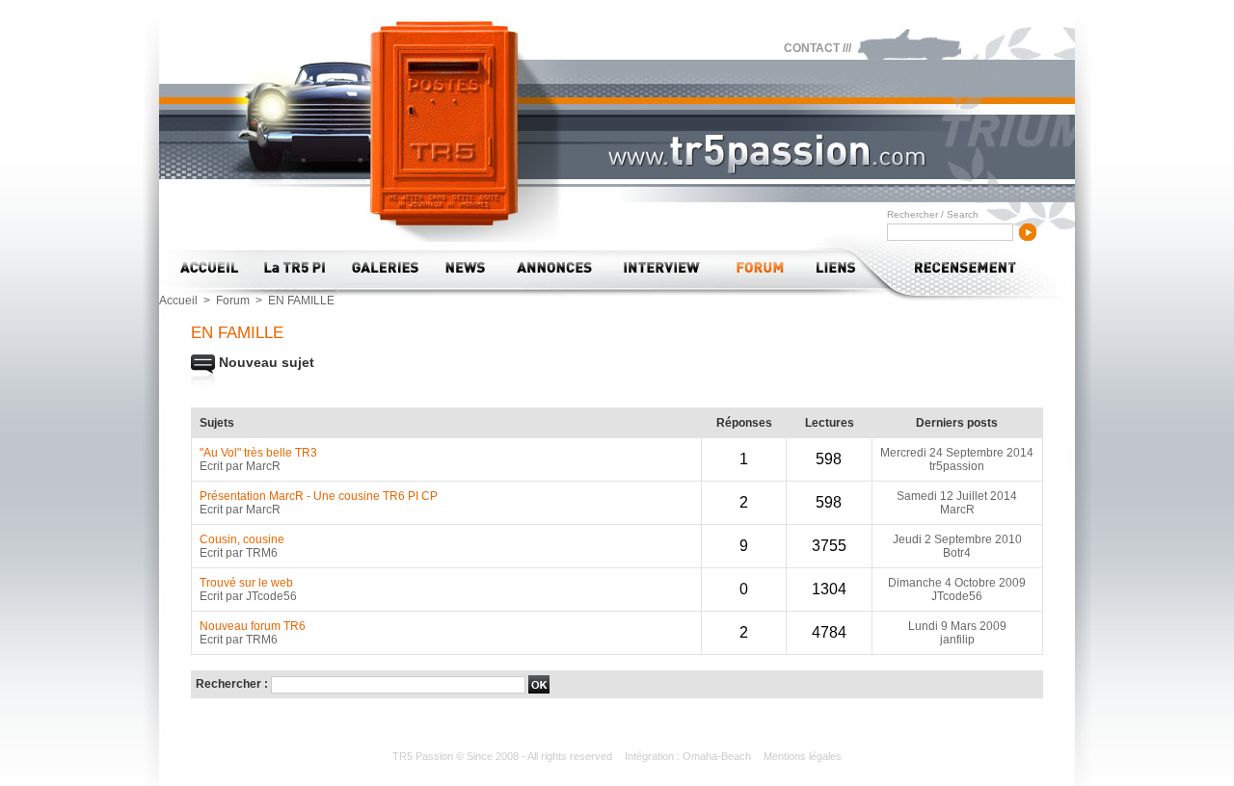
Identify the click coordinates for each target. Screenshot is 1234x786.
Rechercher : (233, 684)
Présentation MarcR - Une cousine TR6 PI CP (319, 496)
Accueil (178, 300)
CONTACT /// (817, 48)
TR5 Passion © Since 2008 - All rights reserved (503, 756)
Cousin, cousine (242, 539)
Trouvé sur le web (246, 583)
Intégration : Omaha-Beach (689, 756)
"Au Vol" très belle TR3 (258, 452)
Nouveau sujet (264, 362)
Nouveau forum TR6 (253, 626)
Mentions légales (803, 756)
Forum (233, 300)
